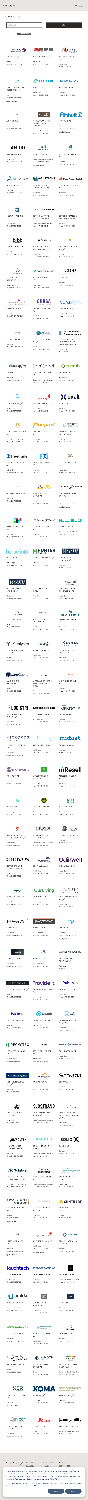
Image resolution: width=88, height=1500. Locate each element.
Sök (63, 25)
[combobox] (24, 25)
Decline (73, 1491)
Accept (56, 1491)
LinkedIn (46, 1466)
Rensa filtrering (24, 34)
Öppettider (30, 1466)
